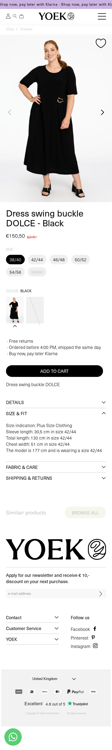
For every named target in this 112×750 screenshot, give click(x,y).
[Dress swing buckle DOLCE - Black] (15, 310)
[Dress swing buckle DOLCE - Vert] (35, 310)
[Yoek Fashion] (56, 16)
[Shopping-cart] (21, 16)
